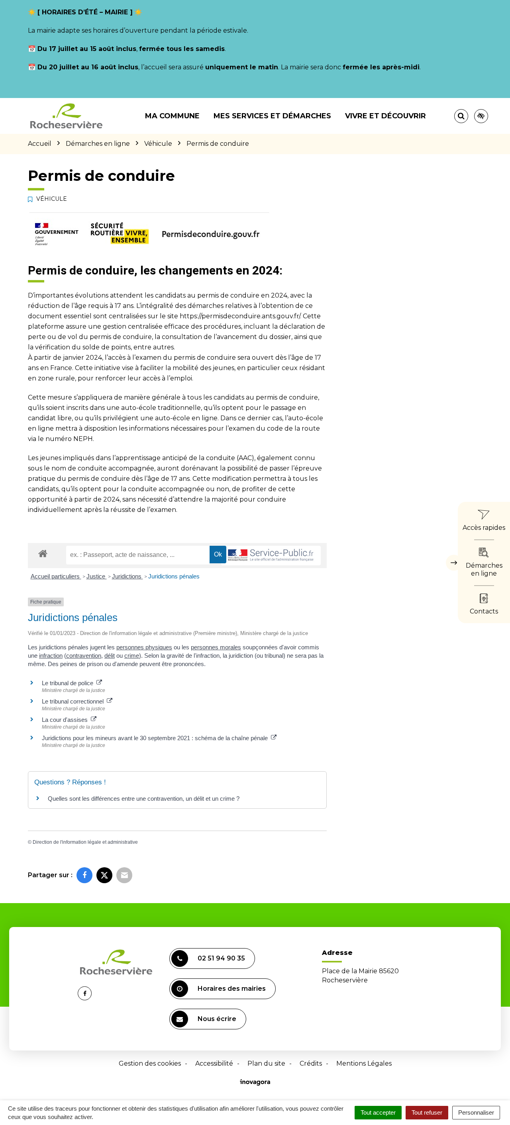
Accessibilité (214, 1063)
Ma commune (172, 116)
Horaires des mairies (232, 988)
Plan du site (266, 1063)
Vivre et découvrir (385, 116)
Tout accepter (378, 1112)
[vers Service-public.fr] (271, 555)
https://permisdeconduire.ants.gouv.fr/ (240, 316)
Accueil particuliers (56, 576)
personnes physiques (144, 647)
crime (131, 655)
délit (109, 655)
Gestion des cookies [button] (150, 1063)
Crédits (311, 1063)
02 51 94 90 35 (221, 958)
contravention (83, 655)
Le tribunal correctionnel (74, 701)
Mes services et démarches (272, 116)
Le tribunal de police (69, 683)
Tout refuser (427, 1112)
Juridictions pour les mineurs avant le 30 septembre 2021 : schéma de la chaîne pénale (156, 738)
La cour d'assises (66, 719)
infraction (51, 655)
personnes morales (216, 647)
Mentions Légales (364, 1063)
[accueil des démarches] (43, 553)
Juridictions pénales (174, 576)
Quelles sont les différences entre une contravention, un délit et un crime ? (143, 798)
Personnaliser (476, 1112)
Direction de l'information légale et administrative (85, 842)
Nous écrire (217, 1019)
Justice (96, 576)
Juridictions (127, 576)
